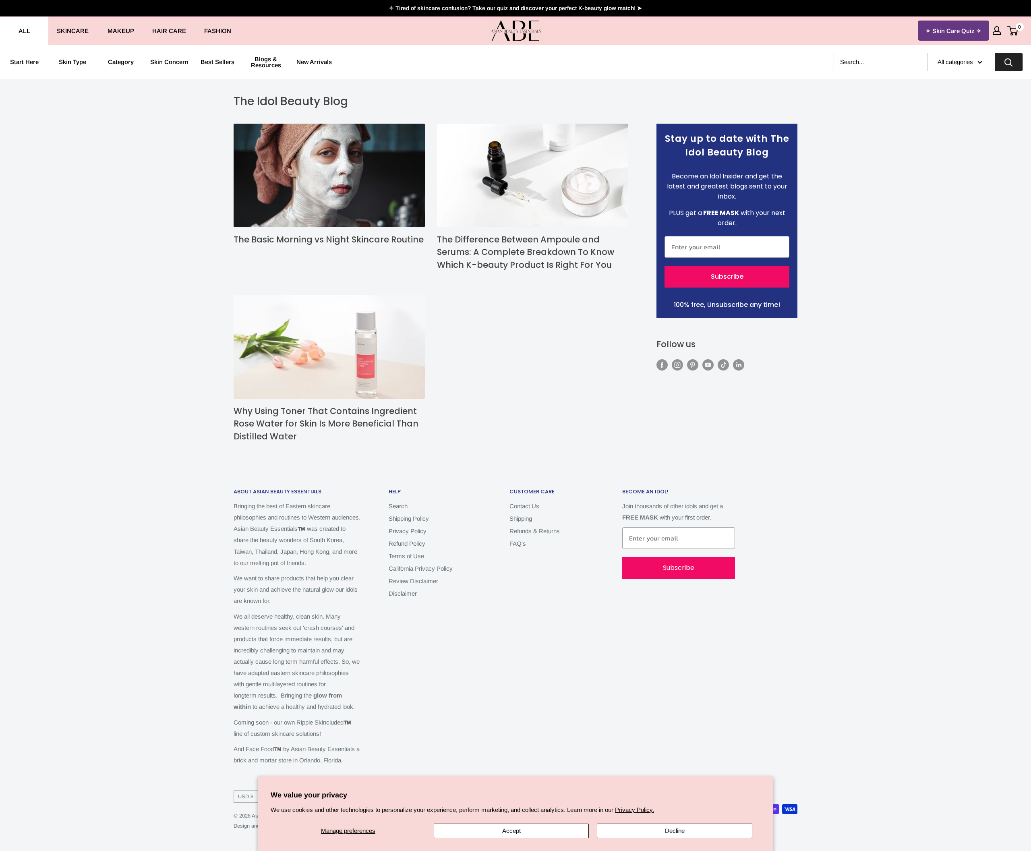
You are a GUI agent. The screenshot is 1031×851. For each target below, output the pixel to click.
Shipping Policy (409, 518)
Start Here (24, 61)
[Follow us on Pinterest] (692, 365)
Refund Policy (407, 543)
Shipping (520, 518)
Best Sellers (217, 61)
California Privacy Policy (421, 568)
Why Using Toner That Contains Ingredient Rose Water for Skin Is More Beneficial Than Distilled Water (326, 423)
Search (398, 506)
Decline (675, 830)
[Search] (1008, 62)
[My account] (997, 30)
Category (121, 61)
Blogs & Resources (266, 62)
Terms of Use (406, 556)
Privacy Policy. (634, 809)
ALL (24, 30)
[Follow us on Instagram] (677, 365)
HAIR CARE (169, 30)
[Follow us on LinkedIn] (738, 365)
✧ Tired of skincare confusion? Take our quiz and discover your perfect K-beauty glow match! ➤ (515, 8)
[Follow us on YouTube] (708, 365)
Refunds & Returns (534, 531)
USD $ (245, 796)
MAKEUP (121, 30)
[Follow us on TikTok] (723, 365)
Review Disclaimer (413, 581)
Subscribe (727, 276)
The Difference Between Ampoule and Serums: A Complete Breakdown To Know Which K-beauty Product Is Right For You (525, 252)
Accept (511, 830)
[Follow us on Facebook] (662, 365)
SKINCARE (73, 30)
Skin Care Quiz (953, 30)
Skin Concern (169, 61)
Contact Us (524, 506)
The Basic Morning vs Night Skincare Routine (329, 239)
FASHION (217, 30)
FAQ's (517, 543)
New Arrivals (314, 61)
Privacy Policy (407, 531)
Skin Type (72, 61)
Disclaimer (403, 593)
